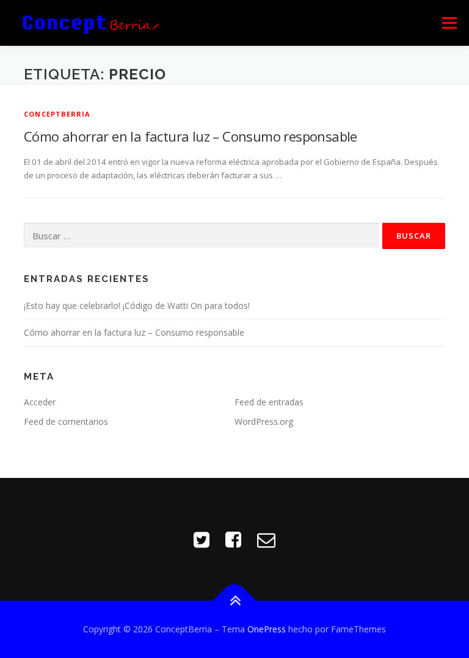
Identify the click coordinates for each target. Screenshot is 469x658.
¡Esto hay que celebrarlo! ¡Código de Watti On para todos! (137, 305)
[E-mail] (266, 539)
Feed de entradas (269, 402)
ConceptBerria (57, 113)
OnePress (266, 629)
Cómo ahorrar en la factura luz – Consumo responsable (190, 136)
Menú (449, 22)
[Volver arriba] (234, 600)
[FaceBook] (233, 539)
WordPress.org (263, 421)
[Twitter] (201, 539)
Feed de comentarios (66, 421)
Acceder (40, 402)
